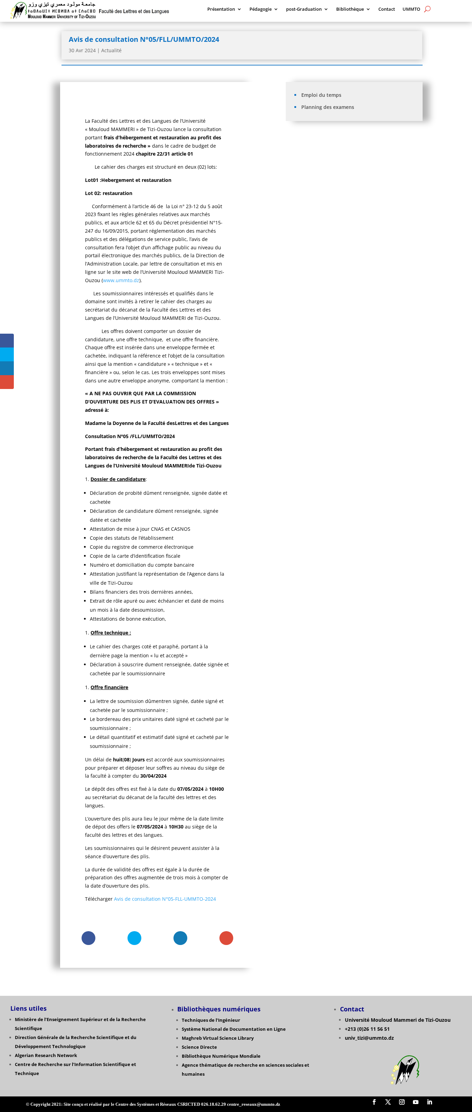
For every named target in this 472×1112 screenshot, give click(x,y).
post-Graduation (304, 9)
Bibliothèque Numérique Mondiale (221, 1056)
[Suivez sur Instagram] (401, 1102)
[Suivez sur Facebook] (374, 1102)
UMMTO (411, 9)
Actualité (111, 50)
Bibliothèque (350, 9)
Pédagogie (260, 9)
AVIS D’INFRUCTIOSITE (318, 208)
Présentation (221, 9)
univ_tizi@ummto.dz (369, 1038)
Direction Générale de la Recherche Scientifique (69, 1037)
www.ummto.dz (121, 280)
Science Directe (199, 1047)
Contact (386, 9)
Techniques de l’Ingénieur (211, 1020)
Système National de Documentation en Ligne (234, 1029)
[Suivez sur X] (388, 1102)
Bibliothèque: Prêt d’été (319, 150)
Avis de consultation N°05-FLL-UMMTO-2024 (165, 899)
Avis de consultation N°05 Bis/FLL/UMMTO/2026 (345, 198)
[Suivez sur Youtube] (415, 1102)
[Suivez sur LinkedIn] (429, 1102)
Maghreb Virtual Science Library (218, 1038)
